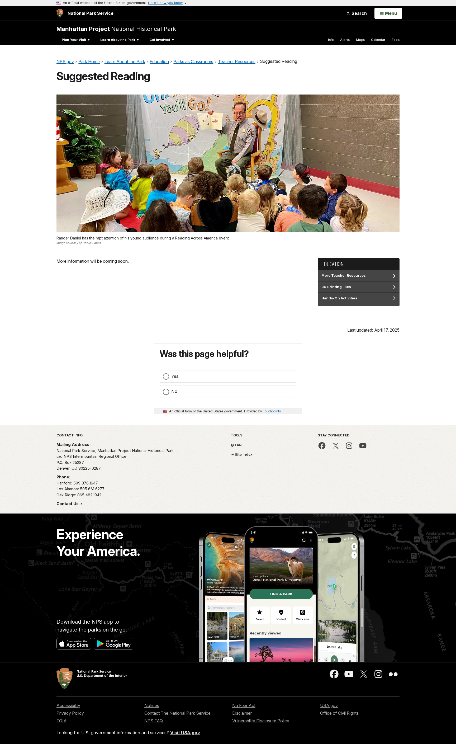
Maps (360, 40)
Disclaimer (242, 713)
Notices (151, 705)
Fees (396, 40)
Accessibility (68, 705)
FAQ (238, 445)
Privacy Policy (70, 713)
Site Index (243, 454)
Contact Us (68, 503)
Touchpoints (272, 410)
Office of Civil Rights (339, 713)
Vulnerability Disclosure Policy (260, 720)
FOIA (61, 720)
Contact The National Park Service (177, 713)
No (174, 391)
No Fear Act (243, 705)
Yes (174, 376)
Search (358, 13)
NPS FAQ (153, 720)
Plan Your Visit (74, 40)
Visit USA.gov (185, 732)
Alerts (345, 40)
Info (331, 40)
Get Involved (159, 40)
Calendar (378, 40)
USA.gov (329, 705)
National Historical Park (116, 28)
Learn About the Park (117, 40)
